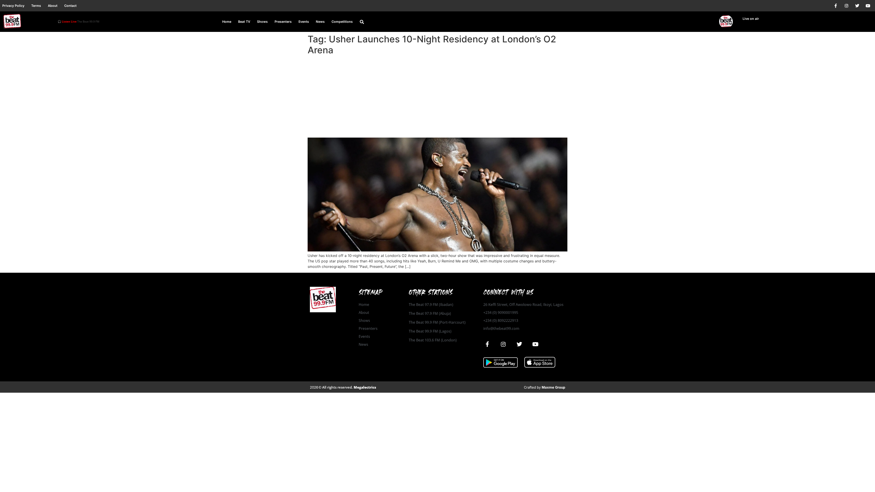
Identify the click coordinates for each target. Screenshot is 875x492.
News (320, 21)
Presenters (283, 21)
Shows (262, 21)
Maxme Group (553, 387)
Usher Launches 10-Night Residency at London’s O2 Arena (409, 129)
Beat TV (244, 21)
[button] (362, 22)
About (52, 6)
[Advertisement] (437, 91)
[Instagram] (846, 6)
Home (226, 21)
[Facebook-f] (836, 6)
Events (304, 21)
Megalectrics (365, 387)
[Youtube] (868, 6)
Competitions (342, 21)
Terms (36, 6)
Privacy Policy (13, 6)
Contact (70, 6)
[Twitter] (857, 6)
